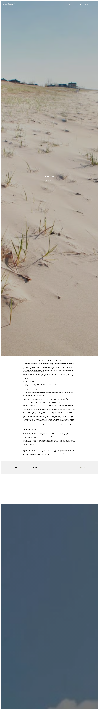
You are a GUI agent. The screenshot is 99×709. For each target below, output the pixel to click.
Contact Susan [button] (82, 467)
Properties (71, 4)
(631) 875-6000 (86, 4)
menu (92, 4)
